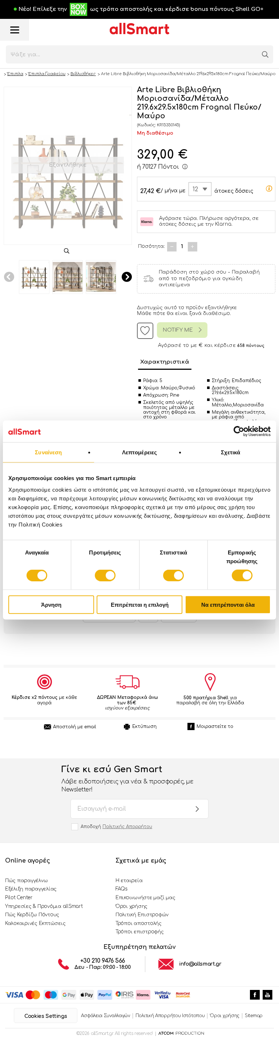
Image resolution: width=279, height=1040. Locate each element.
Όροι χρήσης (131, 906)
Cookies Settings (45, 1016)
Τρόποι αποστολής (139, 923)
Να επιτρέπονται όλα (228, 604)
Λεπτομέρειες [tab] (139, 452)
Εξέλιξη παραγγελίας (31, 889)
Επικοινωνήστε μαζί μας (145, 897)
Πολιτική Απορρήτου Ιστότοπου (170, 1015)
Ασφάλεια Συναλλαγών (105, 1015)
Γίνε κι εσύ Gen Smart (127, 779)
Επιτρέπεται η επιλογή (140, 604)
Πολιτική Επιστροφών (142, 914)
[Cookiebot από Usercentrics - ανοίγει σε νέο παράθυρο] (239, 431)
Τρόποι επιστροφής (140, 931)
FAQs (122, 889)
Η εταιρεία (129, 880)
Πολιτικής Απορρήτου (127, 826)
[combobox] (200, 189)
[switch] (105, 575)
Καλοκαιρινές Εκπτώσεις (35, 923)
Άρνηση (51, 604)
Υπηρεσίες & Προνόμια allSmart (43, 906)
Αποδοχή (116, 826)
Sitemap (254, 1015)
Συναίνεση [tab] (48, 452)
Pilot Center (19, 897)
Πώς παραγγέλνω (26, 880)
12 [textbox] (195, 189)
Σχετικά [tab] (230, 452)
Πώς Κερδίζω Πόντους (32, 914)
